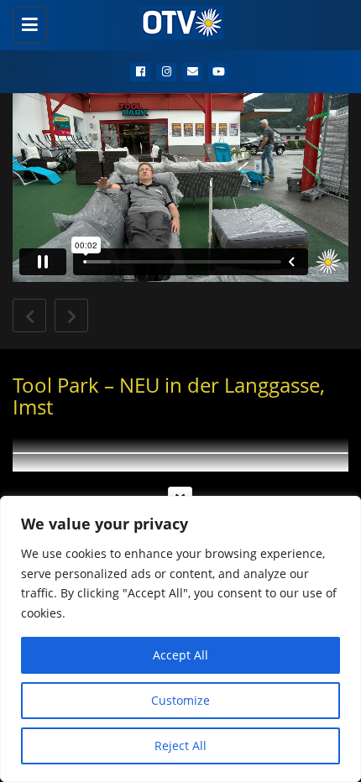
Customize (180, 700)
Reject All (180, 745)
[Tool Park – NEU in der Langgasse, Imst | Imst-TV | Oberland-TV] (176, 21)
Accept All (180, 655)
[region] (180, 639)
